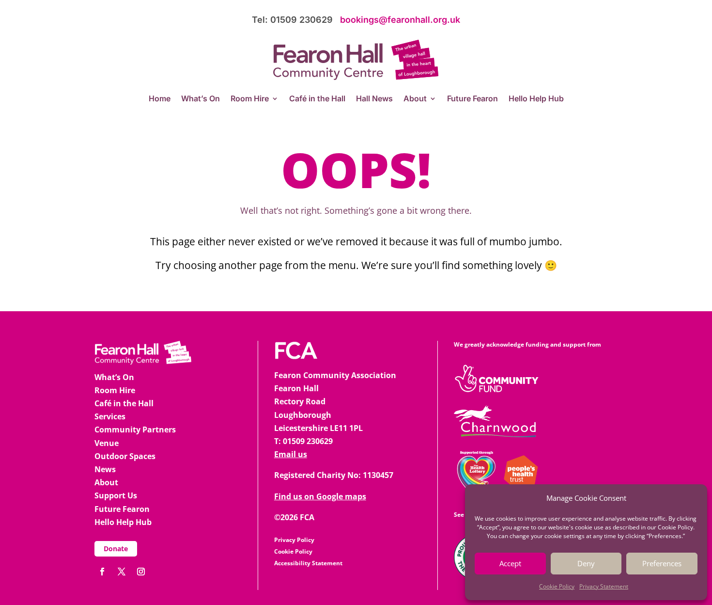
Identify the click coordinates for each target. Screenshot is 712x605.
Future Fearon (472, 99)
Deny (586, 563)
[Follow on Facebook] (102, 571)
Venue (106, 443)
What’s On (200, 99)
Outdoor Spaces (124, 456)
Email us (290, 454)
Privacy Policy (294, 540)
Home (159, 99)
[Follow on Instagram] (141, 571)
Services (109, 416)
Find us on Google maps (320, 496)
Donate (116, 548)
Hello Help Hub (536, 99)
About (415, 99)
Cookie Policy (556, 586)
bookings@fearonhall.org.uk (400, 20)
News (105, 469)
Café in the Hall (317, 99)
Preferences (661, 563)
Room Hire (250, 99)
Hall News (374, 99)
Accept (510, 563)
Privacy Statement (603, 586)
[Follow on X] (121, 571)
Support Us (115, 495)
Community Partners (135, 429)
